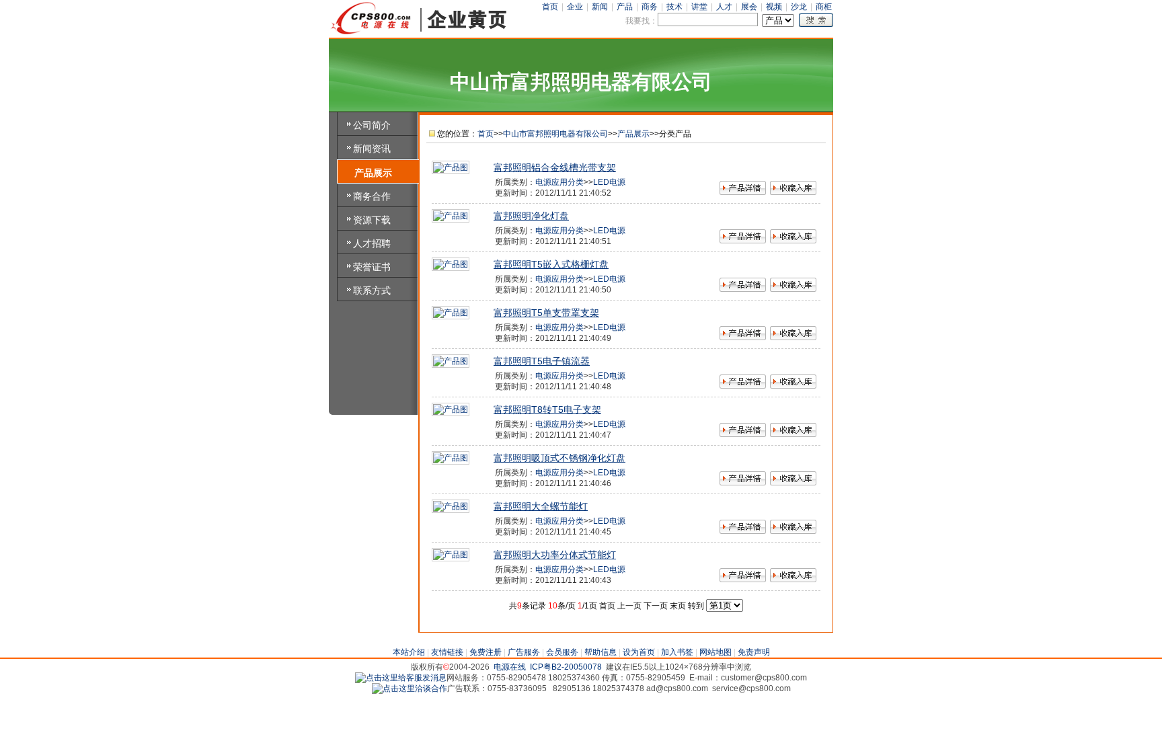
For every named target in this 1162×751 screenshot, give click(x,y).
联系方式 (372, 290)
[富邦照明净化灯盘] (450, 216)
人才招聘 (372, 243)
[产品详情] (743, 189)
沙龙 (799, 6)
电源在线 (510, 667)
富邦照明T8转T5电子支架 (547, 409)
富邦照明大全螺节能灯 (541, 506)
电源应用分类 (559, 182)
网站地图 (715, 652)
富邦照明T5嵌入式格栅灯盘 (551, 264)
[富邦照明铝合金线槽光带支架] (450, 167)
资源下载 (372, 219)
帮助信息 (600, 652)
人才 (724, 6)
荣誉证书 (372, 267)
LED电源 (609, 182)
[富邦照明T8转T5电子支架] (450, 409)
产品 (625, 6)
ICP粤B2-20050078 (566, 667)
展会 (749, 6)
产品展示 (373, 172)
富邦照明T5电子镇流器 (542, 361)
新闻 (600, 6)
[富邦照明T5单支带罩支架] (450, 312)
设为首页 (639, 652)
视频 (774, 6)
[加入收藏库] (793, 189)
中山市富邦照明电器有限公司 (555, 134)
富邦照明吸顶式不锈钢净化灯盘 (559, 457)
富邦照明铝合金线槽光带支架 (555, 167)
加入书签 (677, 652)
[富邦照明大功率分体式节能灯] (450, 554)
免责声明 (754, 652)
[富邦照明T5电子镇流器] (450, 361)
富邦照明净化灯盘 (531, 215)
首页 (550, 6)
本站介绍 (409, 652)
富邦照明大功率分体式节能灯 (555, 554)
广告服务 (524, 652)
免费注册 (485, 652)
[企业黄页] (419, 33)
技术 (674, 6)
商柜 (824, 6)
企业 (575, 6)
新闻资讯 (372, 148)
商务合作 (372, 196)
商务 (650, 6)
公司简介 (372, 125)
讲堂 (699, 6)
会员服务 (562, 652)
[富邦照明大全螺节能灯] (450, 506)
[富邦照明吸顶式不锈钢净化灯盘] (450, 458)
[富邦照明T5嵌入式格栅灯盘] (450, 264)
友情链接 (447, 652)
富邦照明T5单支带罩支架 (546, 312)
